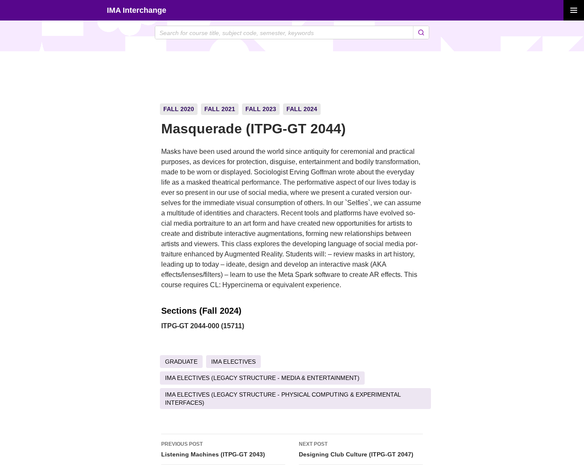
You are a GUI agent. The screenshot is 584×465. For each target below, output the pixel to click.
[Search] (421, 32)
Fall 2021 (219, 109)
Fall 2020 (178, 109)
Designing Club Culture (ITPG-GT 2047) (356, 449)
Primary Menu (573, 10)
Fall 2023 (260, 109)
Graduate (181, 361)
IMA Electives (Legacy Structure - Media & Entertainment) (262, 377)
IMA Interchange (136, 10)
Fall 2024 (301, 109)
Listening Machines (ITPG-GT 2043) (213, 449)
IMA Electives (233, 361)
